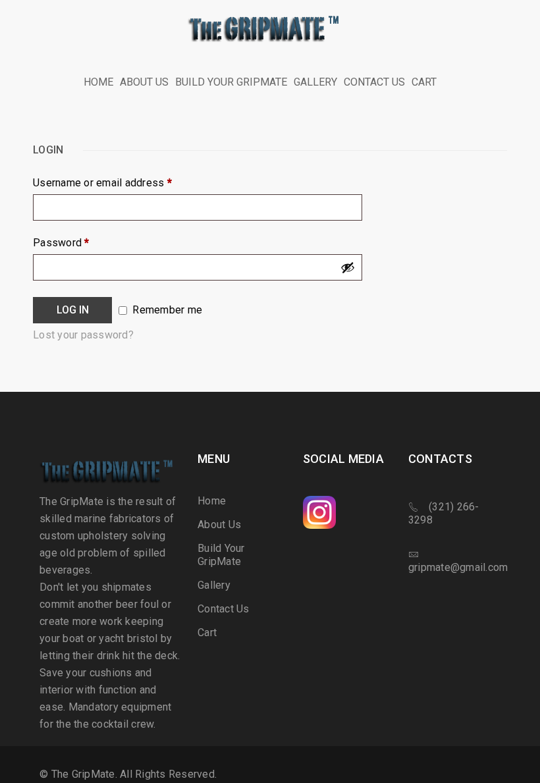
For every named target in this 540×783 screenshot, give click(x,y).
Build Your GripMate (221, 555)
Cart (207, 632)
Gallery (214, 585)
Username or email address (102, 183)
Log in (73, 310)
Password (61, 243)
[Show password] (347, 267)
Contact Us (224, 609)
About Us (219, 524)
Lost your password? (83, 335)
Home (212, 501)
